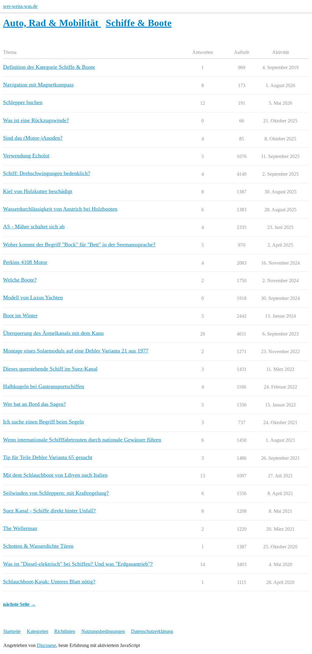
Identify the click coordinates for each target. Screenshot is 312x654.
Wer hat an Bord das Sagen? (34, 404)
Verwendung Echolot (26, 156)
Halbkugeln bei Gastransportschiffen (43, 386)
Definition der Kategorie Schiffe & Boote (49, 67)
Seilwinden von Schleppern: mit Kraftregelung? (56, 493)
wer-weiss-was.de (20, 6)
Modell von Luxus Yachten (33, 297)
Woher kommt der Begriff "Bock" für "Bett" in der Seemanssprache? (79, 244)
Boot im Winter (20, 315)
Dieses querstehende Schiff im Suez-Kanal (50, 369)
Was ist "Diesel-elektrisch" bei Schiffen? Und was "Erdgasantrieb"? (78, 564)
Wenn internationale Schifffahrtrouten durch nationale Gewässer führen (82, 440)
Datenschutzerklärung (152, 631)
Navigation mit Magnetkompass (38, 85)
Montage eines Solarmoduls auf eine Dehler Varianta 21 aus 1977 (75, 351)
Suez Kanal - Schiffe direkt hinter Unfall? (49, 511)
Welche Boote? (20, 280)
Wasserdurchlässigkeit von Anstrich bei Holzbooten (60, 209)
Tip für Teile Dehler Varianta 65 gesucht (47, 457)
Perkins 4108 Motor (25, 262)
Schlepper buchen (22, 102)
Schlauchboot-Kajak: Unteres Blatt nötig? (49, 581)
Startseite (12, 631)
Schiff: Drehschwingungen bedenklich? (46, 173)
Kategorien (37, 631)
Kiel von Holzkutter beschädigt (37, 191)
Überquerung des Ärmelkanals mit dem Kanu (53, 333)
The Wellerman (20, 528)
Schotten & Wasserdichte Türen (38, 546)
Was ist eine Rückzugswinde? (36, 120)
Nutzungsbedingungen (103, 631)
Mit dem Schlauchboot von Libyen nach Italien (55, 475)
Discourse (46, 645)
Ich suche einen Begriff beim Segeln (43, 422)
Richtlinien (64, 631)
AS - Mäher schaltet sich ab (34, 226)
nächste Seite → (19, 604)
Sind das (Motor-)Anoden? (32, 138)
